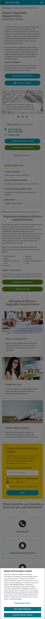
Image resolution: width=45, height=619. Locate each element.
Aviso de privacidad (15, 599)
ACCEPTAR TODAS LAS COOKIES (22, 615)
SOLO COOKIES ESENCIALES (22, 609)
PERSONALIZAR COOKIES (22, 603)
